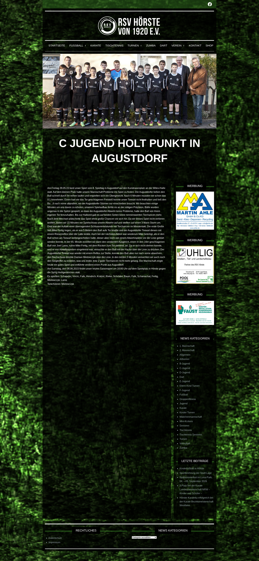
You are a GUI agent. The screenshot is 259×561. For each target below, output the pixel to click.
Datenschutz (55, 538)
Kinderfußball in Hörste (192, 468)
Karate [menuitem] (95, 45)
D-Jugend (185, 372)
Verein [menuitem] (176, 45)
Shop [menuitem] (209, 45)
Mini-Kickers (186, 421)
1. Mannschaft (187, 346)
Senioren (184, 425)
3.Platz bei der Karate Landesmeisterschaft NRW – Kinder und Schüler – (195, 489)
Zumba (183, 448)
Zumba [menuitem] (151, 45)
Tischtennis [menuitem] (114, 45)
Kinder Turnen (187, 412)
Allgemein (185, 355)
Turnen (183, 439)
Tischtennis (186, 430)
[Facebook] (210, 4)
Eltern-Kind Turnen (190, 386)
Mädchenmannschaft (191, 417)
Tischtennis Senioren (191, 434)
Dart (182, 377)
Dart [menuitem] (163, 45)
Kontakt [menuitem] (195, 45)
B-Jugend (185, 363)
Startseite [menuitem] (57, 45)
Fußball (184, 394)
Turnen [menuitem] (133, 45)
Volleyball (185, 443)
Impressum (54, 542)
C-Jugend (185, 368)
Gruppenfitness (188, 399)
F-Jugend (185, 390)
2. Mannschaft (187, 350)
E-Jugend (185, 381)
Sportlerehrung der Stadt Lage (196, 473)
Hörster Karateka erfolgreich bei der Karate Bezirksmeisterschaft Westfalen (196, 501)
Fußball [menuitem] (76, 45)
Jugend (184, 403)
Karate (183, 408)
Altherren (184, 359)
